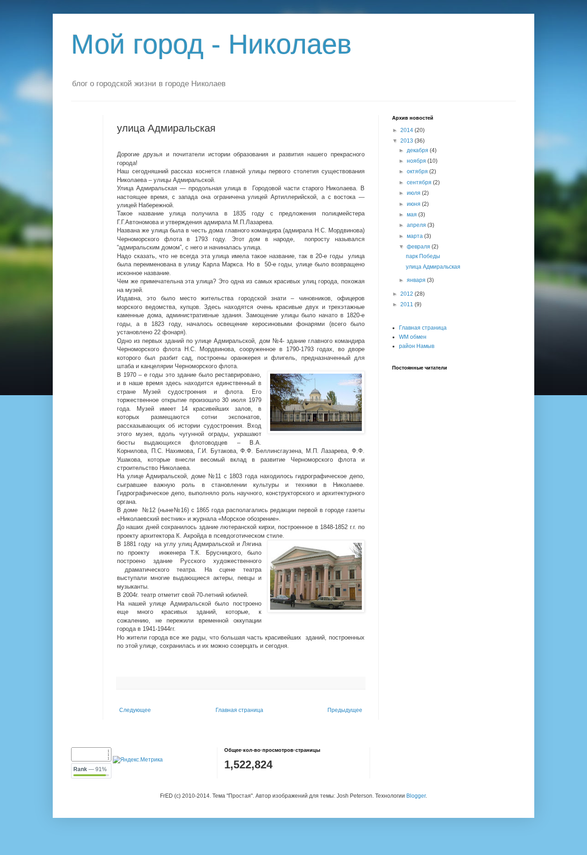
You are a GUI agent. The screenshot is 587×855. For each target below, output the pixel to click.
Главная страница (239, 710)
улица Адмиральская (433, 267)
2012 (407, 294)
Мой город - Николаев (211, 44)
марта (415, 236)
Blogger (416, 796)
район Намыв (416, 346)
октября (418, 171)
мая (412, 214)
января (417, 280)
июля (414, 193)
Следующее (135, 710)
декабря (418, 150)
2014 (407, 130)
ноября (417, 161)
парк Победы (423, 256)
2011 (407, 304)
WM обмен (412, 337)
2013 (407, 141)
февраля (419, 246)
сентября (420, 182)
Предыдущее (344, 710)
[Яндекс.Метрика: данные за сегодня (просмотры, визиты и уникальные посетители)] (138, 760)
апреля (417, 225)
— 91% (90, 769)
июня (414, 204)
